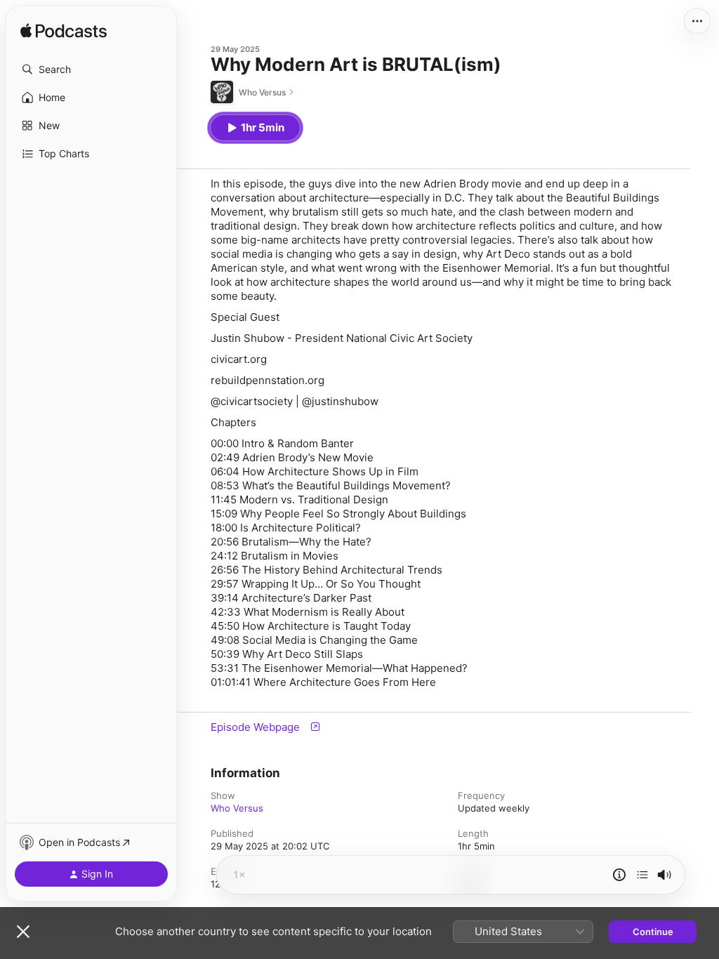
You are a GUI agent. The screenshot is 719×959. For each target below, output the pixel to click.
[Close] (23, 931)
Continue (653, 931)
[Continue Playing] (642, 875)
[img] (63, 32)
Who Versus (237, 808)
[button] (91, 69)
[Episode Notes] (619, 875)
